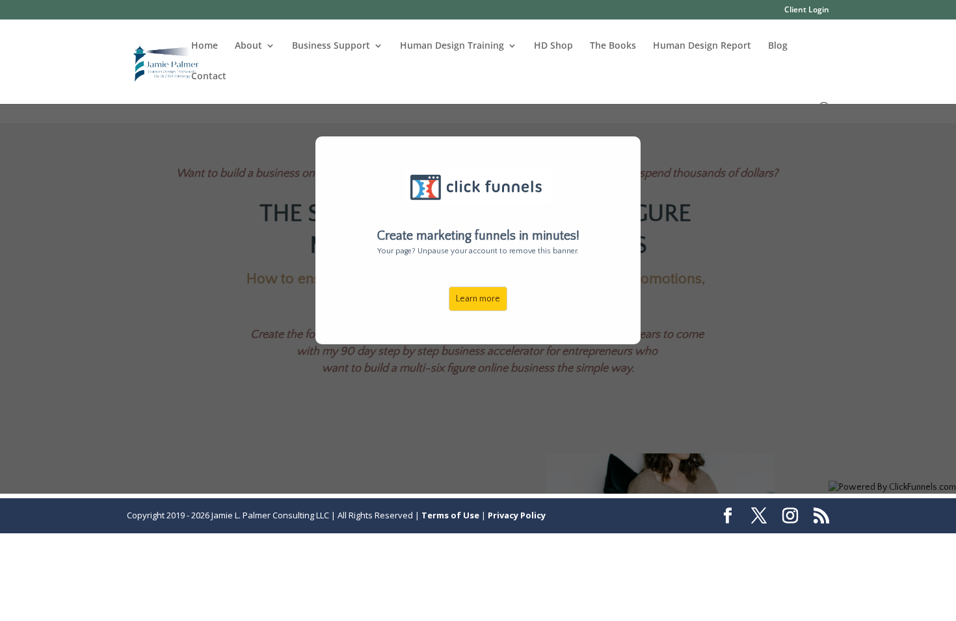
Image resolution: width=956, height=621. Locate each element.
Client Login (806, 10)
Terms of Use (450, 515)
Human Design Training (452, 46)
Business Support (331, 46)
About (248, 46)
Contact (208, 76)
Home (204, 46)
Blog (778, 46)
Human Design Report (702, 46)
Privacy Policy (517, 515)
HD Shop (553, 46)
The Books (613, 46)
